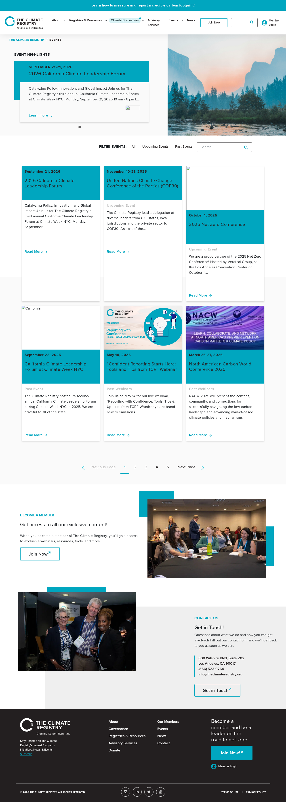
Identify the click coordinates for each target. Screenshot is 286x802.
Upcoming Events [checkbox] (155, 146)
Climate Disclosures (125, 20)
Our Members (168, 721)
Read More (34, 251)
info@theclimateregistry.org (220, 674)
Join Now (214, 22)
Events (173, 20)
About (56, 20)
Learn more (38, 115)
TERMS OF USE (229, 792)
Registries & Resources (85, 20)
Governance (118, 728)
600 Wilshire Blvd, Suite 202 (221, 658)
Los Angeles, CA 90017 (217, 663)
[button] (135, 467)
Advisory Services (154, 22)
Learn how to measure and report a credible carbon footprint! (143, 5)
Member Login (227, 766)
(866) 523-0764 (211, 668)
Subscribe (26, 754)
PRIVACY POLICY (256, 792)
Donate (114, 750)
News (191, 20)
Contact (163, 743)
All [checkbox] (134, 146)
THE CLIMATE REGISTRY (27, 40)
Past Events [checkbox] (183, 146)
